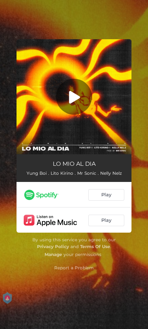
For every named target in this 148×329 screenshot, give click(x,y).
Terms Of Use (95, 246)
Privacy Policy (53, 246)
